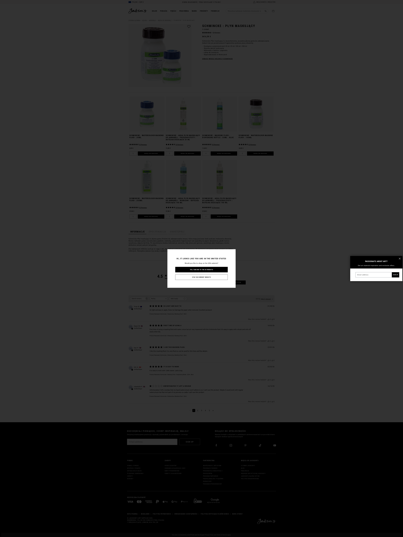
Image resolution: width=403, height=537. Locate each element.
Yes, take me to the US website (201, 269)
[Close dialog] (400, 258)
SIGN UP (395, 275)
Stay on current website (201, 277)
